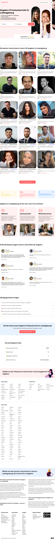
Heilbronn (11, 391)
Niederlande (12, 439)
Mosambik (3, 437)
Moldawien (11, 435)
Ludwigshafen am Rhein (13, 393)
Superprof (1, 45)
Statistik (47, 387)
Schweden (11, 447)
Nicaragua (3, 439)
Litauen (2, 432)
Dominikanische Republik (12, 414)
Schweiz (19, 447)
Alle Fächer (14, 534)
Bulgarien (2, 412)
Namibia (11, 437)
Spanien (11, 451)
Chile (10, 412)
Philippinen (11, 444)
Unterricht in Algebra (7, 45)
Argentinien (11, 407)
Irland (2, 423)
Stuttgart (11, 387)
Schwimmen (14, 516)
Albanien (2, 407)
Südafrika (19, 451)
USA (10, 456)
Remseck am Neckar (21, 395)
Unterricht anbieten (44, 2)
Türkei (2, 454)
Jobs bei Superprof (4, 522)
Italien (2, 425)
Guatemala (20, 420)
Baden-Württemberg (14, 45)
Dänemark (3, 414)
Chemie (39, 384)
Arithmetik (39, 387)
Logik (30, 389)
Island (11, 423)
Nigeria (19, 439)
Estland (11, 416)
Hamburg (23, 516)
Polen (19, 444)
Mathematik (31, 384)
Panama (11, 442)
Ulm (10, 398)
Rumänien (2, 447)
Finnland (19, 416)
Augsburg (2, 384)
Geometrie (48, 384)
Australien (20, 407)
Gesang (13, 518)
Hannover (23, 530)
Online (19, 398)
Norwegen (3, 440)
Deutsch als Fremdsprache (16, 530)
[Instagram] (53, 538)
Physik (30, 387)
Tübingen (2, 398)
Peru (2, 444)
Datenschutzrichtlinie (5, 517)
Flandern (2, 418)
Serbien (11, 449)
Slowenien (3, 451)
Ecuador (19, 414)
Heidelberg (3, 391)
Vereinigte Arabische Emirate (21, 457)
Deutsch (13, 522)
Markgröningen (20, 392)
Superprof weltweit (4, 518)
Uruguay (2, 456)
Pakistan (2, 442)
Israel (19, 423)
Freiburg (19, 384)
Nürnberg (2, 387)
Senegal (2, 449)
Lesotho (11, 430)
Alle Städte (24, 534)
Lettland (19, 430)
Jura (12, 527)
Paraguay (19, 442)
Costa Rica (20, 412)
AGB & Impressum (4, 516)
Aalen (19, 387)
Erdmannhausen (12, 389)
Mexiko (2, 435)
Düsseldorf (24, 522)
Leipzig (23, 526)
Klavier (13, 517)
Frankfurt (11, 384)
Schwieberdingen (12, 397)
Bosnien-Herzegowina (4, 410)
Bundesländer (3, 521)
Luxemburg (11, 432)
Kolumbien (19, 428)
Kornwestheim (3, 392)
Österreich (20, 440)
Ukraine (11, 454)
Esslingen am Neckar (21, 389)
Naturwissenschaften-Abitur (41, 390)
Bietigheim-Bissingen (4, 389)
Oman (11, 440)
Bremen (23, 527)
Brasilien (19, 410)
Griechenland (3, 420)
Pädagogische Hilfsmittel (37, 516)
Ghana (19, 418)
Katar (2, 428)
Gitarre (13, 521)
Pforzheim (11, 395)
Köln (23, 518)
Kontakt (34, 518)
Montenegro (20, 435)
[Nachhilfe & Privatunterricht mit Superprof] (4, 2)
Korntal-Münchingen (21, 391)
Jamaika (11, 425)
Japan (19, 425)
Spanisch (13, 525)
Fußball (13, 526)
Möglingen (3, 395)
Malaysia (19, 432)
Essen (23, 525)
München (23, 517)
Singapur (19, 449)
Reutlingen (3, 397)
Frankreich (11, 418)
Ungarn (19, 454)
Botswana (11, 410)
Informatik (48, 389)
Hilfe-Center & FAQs (36, 517)
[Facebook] (51, 538)
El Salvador (3, 416)
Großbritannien (12, 420)
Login (51, 2)
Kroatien (2, 430)
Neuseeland (20, 437)
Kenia (11, 428)
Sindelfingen (20, 397)
